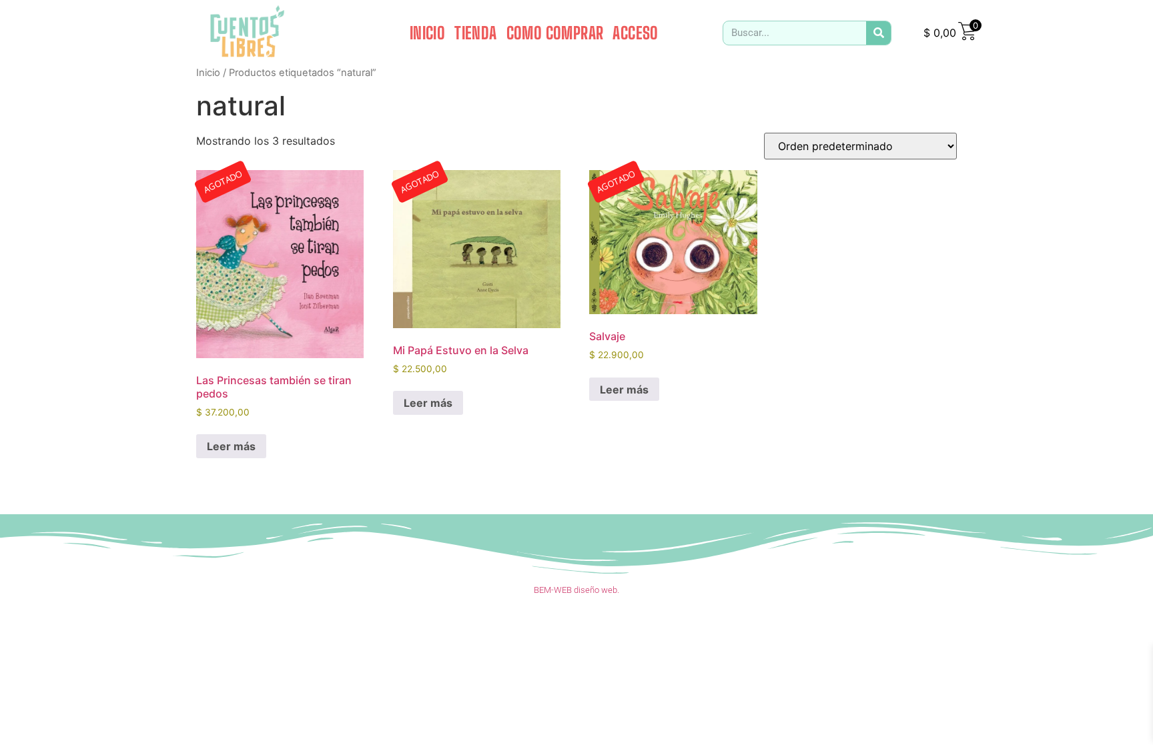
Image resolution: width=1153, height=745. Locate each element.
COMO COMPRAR (555, 33)
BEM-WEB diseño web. (576, 590)
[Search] (878, 33)
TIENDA (475, 33)
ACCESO (635, 33)
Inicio (208, 73)
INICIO (427, 33)
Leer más (231, 446)
